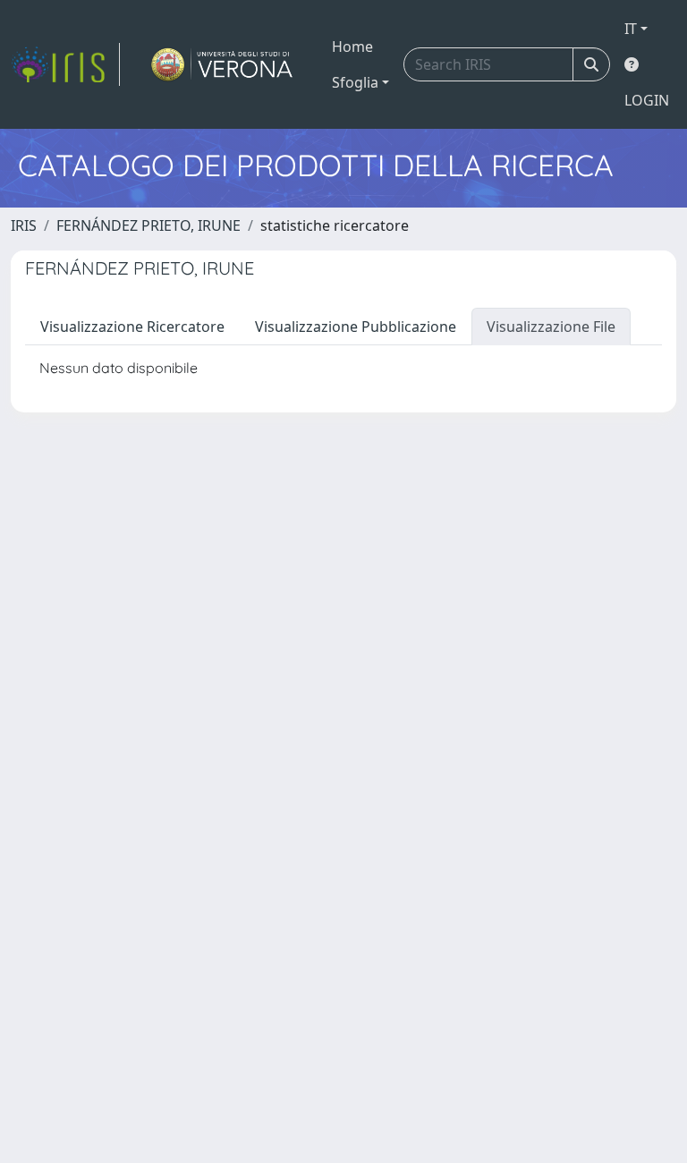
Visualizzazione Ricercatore (132, 326)
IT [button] (630, 28)
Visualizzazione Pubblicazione (355, 326)
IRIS (24, 225)
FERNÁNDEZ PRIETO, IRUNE (148, 225)
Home (352, 46)
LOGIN (646, 100)
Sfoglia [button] (355, 82)
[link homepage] (65, 64)
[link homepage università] (222, 64)
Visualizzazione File (551, 326)
